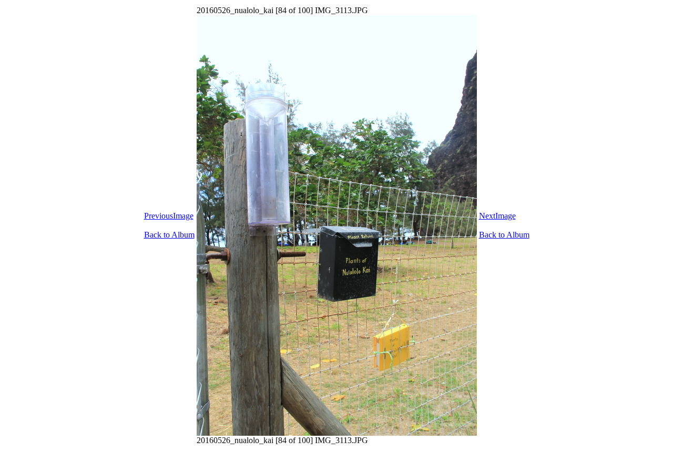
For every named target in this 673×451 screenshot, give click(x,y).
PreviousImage (168, 215)
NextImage (497, 215)
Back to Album (169, 234)
